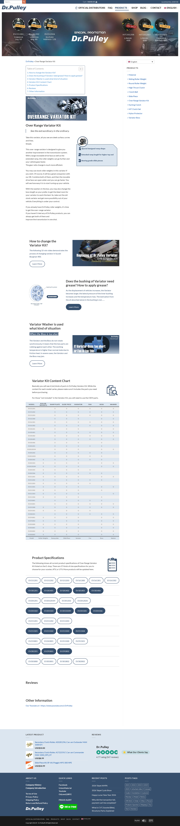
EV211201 (33, 621)
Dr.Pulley (29, 61)
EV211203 (64, 621)
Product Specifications (38, 85)
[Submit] (24, 2)
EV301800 (33, 661)
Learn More (37, 264)
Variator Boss (134, 117)
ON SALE (129, 801)
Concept (147, 789)
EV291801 (48, 651)
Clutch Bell (133, 92)
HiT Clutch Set (135, 109)
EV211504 (80, 631)
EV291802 (64, 651)
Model (136, 797)
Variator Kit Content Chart (40, 82)
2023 (140, 785)
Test (127, 809)
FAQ (110, 8)
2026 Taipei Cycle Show (102, 790)
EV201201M (49, 600)
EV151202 (48, 580)
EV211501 (33, 631)
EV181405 (80, 590)
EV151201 (33, 580)
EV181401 (48, 590)
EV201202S (83, 600)
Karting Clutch (135, 105)
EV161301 (96, 580)
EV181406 (96, 590)
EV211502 (48, 631)
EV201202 (66, 600)
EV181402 (64, 590)
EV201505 (82, 611)
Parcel (149, 801)
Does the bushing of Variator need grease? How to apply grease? (55, 75)
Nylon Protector (135, 113)
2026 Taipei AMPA (100, 785)
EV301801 (48, 661)
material (145, 793)
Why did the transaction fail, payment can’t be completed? (104, 801)
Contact (156, 8)
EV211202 (48, 621)
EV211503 (64, 631)
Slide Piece (133, 96)
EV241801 (48, 641)
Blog (143, 8)
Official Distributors (91, 8)
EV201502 (33, 611)
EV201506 (97, 611)
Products (121, 8)
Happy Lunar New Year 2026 (104, 795)
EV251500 (64, 641)
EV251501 (80, 641)
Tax (150, 805)
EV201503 (48, 611)
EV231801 (33, 641)
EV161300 (80, 580)
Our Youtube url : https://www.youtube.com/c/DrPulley (49, 705)
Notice (142, 797)
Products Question (132, 805)
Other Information (37, 91)
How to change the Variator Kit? (42, 72)
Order (136, 801)
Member (129, 797)
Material (132, 75)
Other (143, 801)
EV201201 (33, 600)
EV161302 (111, 580)
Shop (135, 8)
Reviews (32, 88)
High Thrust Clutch (137, 87)
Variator (134, 809)
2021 (128, 785)
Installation (136, 793)
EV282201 (33, 651)
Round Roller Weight (137, 83)
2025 (128, 789)
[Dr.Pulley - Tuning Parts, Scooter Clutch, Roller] (14, 8)
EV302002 (80, 661)
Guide (128, 793)
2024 (146, 785)
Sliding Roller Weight (137, 79)
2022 (134, 785)
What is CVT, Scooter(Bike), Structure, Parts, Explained (103, 809)
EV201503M (65, 611)
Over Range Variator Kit (139, 100)
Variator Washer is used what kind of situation (48, 79)
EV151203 (64, 580)
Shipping (144, 805)
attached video (137, 789)
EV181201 (33, 590)
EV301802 (64, 661)
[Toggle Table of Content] (79, 69)
